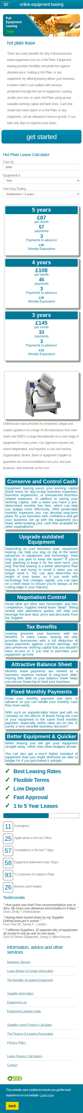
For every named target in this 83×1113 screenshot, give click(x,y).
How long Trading (14, 188)
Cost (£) (8, 162)
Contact (12, 1065)
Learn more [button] (47, 1095)
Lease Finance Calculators (24, 1056)
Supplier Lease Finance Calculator (29, 1025)
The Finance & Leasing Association (30, 1034)
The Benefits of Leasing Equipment (30, 980)
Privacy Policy (16, 1043)
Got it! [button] (12, 1105)
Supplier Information (20, 993)
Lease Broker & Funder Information (30, 971)
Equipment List (17, 1002)
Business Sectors (18, 962)
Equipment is (11, 175)
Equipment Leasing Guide (24, 1011)
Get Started (41, 136)
